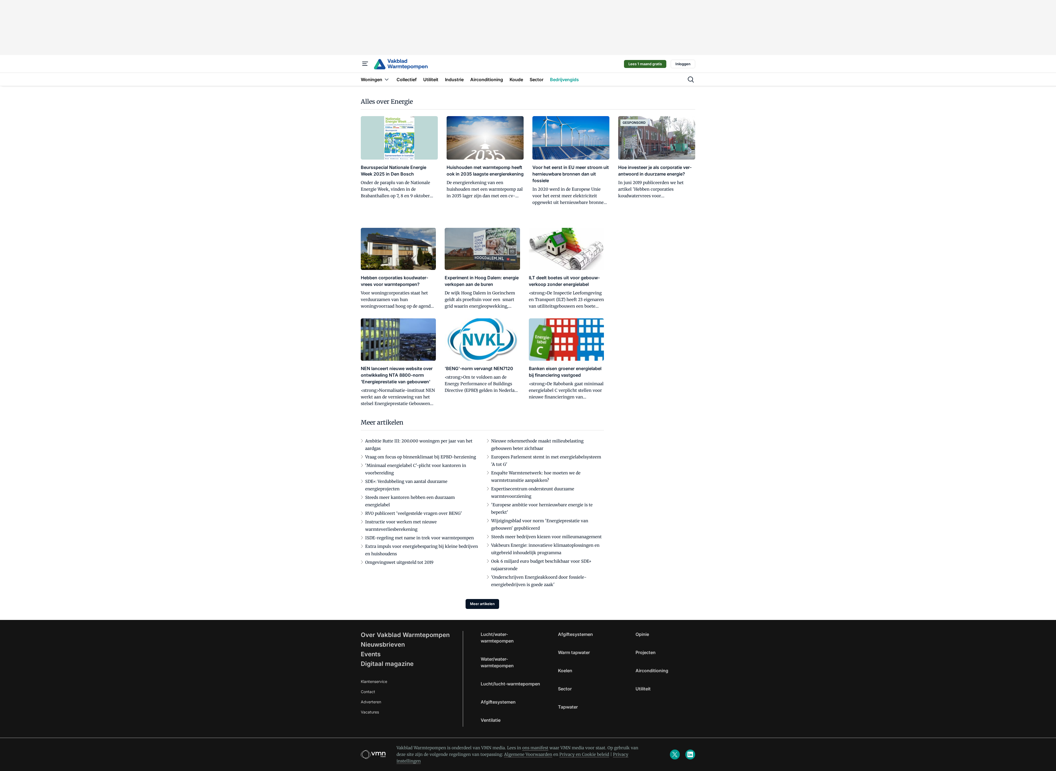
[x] (675, 754)
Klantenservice (374, 681)
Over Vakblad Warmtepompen (405, 634)
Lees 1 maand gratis (645, 64)
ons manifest (535, 747)
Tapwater (568, 707)
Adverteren (371, 701)
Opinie (642, 634)
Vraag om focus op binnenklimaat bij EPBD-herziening (420, 457)
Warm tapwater (574, 652)
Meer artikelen (482, 604)
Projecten (646, 652)
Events (371, 654)
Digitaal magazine (387, 663)
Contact (368, 691)
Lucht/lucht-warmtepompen (510, 684)
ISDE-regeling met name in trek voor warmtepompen (419, 537)
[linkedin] (690, 754)
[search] (690, 79)
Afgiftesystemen (498, 702)
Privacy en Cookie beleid (584, 754)
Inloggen (683, 64)
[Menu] (365, 63)
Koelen (565, 670)
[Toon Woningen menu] (386, 79)
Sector (565, 688)
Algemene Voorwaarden (528, 754)
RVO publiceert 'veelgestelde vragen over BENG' (413, 513)
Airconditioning (652, 670)
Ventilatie (491, 720)
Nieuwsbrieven (383, 644)
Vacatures (370, 712)
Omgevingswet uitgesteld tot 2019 (399, 562)
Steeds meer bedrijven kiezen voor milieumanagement (546, 536)
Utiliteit (643, 688)
